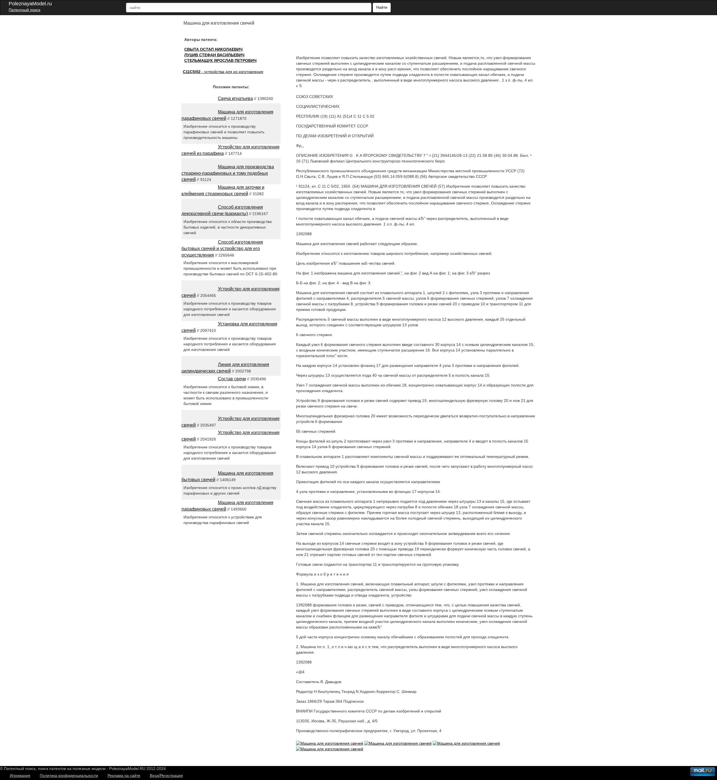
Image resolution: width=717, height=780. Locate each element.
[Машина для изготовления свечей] (329, 743)
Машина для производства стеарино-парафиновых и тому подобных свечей (227, 173)
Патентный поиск (24, 10)
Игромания (20, 775)
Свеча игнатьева (235, 98)
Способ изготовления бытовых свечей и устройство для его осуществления (222, 248)
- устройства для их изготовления (223, 71)
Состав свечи (232, 378)
